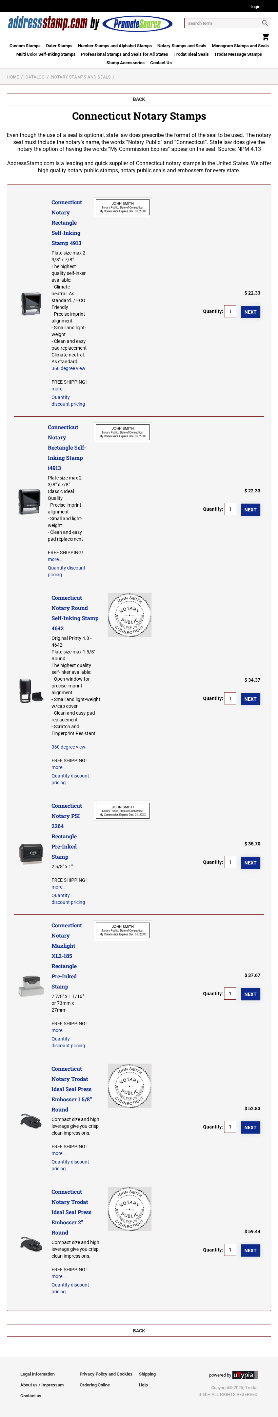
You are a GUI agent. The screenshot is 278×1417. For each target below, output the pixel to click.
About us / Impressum (42, 1384)
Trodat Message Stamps (238, 54)
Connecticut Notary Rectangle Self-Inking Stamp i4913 (67, 447)
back (139, 99)
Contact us (30, 1395)
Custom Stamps (25, 45)
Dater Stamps (59, 45)
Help (143, 1384)
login (255, 7)
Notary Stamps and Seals (181, 45)
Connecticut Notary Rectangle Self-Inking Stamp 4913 (67, 222)
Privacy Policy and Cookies (106, 1374)
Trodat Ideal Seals (191, 54)
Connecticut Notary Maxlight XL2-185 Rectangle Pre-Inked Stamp (67, 956)
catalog (34, 77)
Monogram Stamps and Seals (240, 45)
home (13, 77)
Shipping (147, 1374)
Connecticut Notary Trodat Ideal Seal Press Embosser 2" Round (72, 1212)
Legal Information (37, 1374)
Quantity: (213, 311)
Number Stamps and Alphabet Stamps (115, 45)
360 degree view (68, 368)
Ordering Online (95, 1384)
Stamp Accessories (125, 62)
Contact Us (161, 62)
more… (58, 388)
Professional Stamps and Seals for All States (124, 54)
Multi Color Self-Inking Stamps (46, 54)
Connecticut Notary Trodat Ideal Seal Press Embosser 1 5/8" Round (72, 1089)
